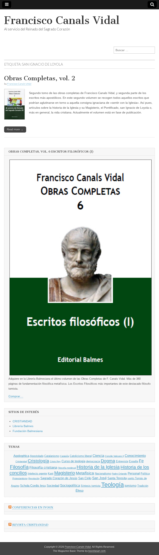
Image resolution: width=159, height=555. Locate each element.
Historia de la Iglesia (98, 467)
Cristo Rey (55, 461)
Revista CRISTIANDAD (30, 525)
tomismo (130, 485)
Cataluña (64, 456)
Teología (112, 484)
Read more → (15, 129)
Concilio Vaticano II (114, 456)
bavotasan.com (97, 551)
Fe (141, 461)
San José (99, 478)
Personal (134, 473)
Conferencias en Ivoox (32, 507)
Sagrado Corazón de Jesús (58, 478)
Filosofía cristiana (43, 468)
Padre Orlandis (119, 473)
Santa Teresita (117, 478)
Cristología (38, 460)
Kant (50, 473)
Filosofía (19, 467)
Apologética (21, 455)
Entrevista (122, 461)
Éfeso (79, 490)
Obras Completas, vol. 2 (39, 78)
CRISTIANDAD (22, 421)
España (133, 461)
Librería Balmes (23, 426)
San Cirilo (84, 478)
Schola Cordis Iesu (33, 485)
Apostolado (36, 455)
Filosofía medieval (67, 468)
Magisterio (64, 473)
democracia (93, 461)
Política (145, 473)
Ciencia (98, 456)
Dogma (108, 460)
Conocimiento (135, 456)
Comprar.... (15, 396)
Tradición (142, 485)
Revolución (34, 478)
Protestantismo (20, 478)
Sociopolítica (70, 486)
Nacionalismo (103, 473)
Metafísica (85, 473)
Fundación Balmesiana (28, 431)
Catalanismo (51, 455)
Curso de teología (73, 461)
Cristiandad (21, 461)
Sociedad (53, 485)
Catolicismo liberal (81, 455)
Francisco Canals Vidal (61, 20)
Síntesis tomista (90, 485)
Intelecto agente (37, 473)
